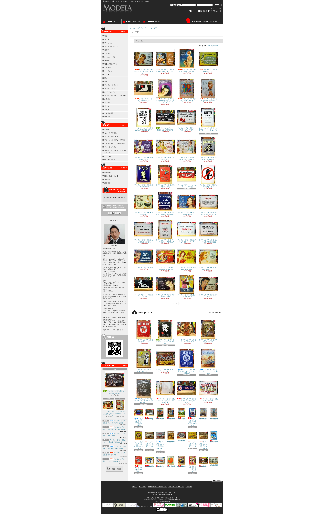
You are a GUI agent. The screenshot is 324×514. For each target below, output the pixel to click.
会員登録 (204, 11)
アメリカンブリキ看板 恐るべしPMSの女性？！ (143, 186)
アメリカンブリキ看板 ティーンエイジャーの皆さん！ (165, 241)
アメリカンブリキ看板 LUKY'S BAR (114, 435)
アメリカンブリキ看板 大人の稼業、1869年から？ (208, 158)
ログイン (194, 11)
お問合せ (152, 21)
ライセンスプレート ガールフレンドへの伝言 (186, 186)
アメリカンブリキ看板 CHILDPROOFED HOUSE (186, 158)
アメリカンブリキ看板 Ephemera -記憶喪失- (209, 99)
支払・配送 (142, 487)
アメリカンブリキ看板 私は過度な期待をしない (208, 268)
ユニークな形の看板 (111, 136)
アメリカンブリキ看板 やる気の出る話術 (165, 296)
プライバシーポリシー (176, 487)
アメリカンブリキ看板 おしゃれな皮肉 (165, 158)
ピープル (107, 67)
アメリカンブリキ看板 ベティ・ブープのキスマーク (165, 342)
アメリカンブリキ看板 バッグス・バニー (120, 413)
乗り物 (106, 60)
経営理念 (107, 183)
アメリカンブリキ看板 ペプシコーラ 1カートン (192, 421)
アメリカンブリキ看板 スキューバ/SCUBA (214, 441)
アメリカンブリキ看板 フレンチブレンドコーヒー (203, 466)
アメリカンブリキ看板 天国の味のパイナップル (160, 418)
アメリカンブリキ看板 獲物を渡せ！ (139, 468)
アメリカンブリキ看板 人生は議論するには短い (165, 70)
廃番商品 (107, 117)
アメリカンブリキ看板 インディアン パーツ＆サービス (160, 445)
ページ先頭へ (216, 481)
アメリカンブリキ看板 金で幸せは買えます (187, 70)
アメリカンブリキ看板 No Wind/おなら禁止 (208, 186)
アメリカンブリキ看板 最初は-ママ (210, 70)
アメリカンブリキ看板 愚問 (143, 267)
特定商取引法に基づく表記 (157, 487)
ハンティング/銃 (109, 88)
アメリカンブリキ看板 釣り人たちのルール (208, 341)
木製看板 (107, 99)
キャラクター (109, 71)
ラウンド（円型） (110, 147)
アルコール (108, 43)
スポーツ (107, 74)
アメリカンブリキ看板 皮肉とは (208, 296)
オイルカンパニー (110, 57)
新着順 (215, 46)
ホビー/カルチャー (110, 92)
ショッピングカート (202, 21)
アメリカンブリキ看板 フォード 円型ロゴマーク (139, 421)
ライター (107, 106)
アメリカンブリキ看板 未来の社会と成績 (165, 186)
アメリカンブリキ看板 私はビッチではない (143, 213)
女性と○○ (107, 156)
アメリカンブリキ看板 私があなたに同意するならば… (143, 71)
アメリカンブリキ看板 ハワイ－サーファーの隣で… (208, 371)
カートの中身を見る (115, 190)
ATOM (118, 469)
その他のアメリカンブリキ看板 (115, 96)
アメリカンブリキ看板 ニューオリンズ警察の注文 (208, 241)
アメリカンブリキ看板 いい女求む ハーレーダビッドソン (208, 130)
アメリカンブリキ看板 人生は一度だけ (188, 99)
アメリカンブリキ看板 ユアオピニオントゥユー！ (186, 241)
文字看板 (107, 103)
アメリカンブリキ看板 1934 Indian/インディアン (138, 444)
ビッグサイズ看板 (110, 133)
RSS (113, 469)
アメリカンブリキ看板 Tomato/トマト (171, 466)
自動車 (106, 50)
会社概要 (107, 172)
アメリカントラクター (112, 85)
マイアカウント (216, 11)
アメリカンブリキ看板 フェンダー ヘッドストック (165, 370)
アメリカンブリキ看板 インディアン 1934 (192, 444)
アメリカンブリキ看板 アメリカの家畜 (210, 400)
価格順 (210, 46)
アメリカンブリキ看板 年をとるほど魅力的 (186, 213)
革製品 (106, 110)
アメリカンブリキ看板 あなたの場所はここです (144, 129)
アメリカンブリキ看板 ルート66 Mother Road (187, 341)
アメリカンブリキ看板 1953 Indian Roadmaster (171, 441)
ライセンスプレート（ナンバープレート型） (115, 152)
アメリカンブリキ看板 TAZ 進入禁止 (192, 468)
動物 (105, 78)
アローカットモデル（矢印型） (115, 140)
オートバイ (108, 53)
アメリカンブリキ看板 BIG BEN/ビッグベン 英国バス (203, 418)
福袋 (105, 36)
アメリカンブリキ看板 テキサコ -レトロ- (145, 341)
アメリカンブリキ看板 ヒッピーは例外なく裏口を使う (165, 213)
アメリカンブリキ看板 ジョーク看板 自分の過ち (143, 241)
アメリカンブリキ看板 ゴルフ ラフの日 (182, 418)
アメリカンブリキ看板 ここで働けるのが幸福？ (186, 129)
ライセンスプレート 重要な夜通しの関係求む (165, 129)
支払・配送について (132, 21)
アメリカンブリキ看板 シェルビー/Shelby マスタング (149, 418)
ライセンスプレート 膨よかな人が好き (145, 99)
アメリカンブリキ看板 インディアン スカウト (149, 444)
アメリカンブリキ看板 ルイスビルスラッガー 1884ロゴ (187, 371)
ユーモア (154, 28)
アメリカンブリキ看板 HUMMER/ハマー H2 (181, 466)
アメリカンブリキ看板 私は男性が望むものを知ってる (165, 100)
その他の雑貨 (109, 113)
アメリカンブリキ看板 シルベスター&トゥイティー (143, 370)
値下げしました (109, 160)
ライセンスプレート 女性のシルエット (143, 296)
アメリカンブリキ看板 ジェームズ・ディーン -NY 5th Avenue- (165, 400)
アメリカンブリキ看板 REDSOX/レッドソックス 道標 (187, 400)
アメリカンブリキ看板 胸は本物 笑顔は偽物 (186, 268)
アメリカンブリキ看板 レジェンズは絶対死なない (116, 392)
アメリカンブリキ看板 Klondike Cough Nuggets (165, 268)
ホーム (111, 21)
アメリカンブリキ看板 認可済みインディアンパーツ (203, 444)
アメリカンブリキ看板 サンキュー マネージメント (208, 213)
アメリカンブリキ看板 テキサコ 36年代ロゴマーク (108, 413)
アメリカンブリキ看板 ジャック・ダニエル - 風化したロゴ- (144, 400)
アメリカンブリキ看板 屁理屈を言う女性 (143, 158)
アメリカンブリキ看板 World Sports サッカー (149, 466)
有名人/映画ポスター (111, 64)
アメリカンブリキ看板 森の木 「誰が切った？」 (214, 465)
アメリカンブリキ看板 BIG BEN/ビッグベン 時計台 (214, 418)
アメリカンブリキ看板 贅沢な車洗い (160, 466)
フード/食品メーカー (111, 46)
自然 (105, 81)
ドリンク (107, 39)
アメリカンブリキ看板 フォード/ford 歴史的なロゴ (182, 440)
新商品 (106, 129)
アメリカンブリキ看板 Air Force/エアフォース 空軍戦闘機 (171, 418)
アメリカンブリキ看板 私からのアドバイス (186, 296)
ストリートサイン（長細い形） (115, 143)
